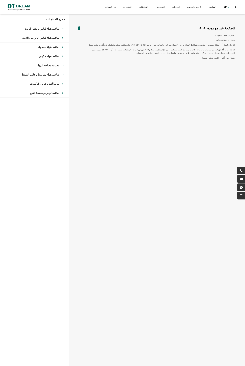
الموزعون (160, 7)
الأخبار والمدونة (194, 7)
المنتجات (127, 7)
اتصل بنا (212, 7)
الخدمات (176, 7)
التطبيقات (143, 7)
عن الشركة (110, 7)
